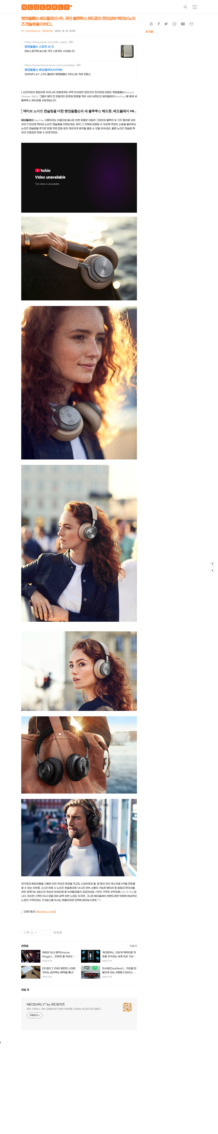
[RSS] (151, 24)
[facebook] (159, 24)
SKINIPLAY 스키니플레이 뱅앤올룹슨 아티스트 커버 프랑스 (58, 74)
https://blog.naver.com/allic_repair (46, 42)
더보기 (133, 945)
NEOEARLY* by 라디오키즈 (46, 1004)
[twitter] (166, 24)
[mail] (191, 24)
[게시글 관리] (36, 932)
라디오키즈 (47, 31)
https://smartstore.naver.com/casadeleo (50, 65)
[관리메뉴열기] (212, 563)
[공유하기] (32, 932)
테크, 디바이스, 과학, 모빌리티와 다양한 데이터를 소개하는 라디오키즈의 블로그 (64, 1009)
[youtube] (183, 24)
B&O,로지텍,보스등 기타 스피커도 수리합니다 (50, 51)
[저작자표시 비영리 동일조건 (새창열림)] (57, 932)
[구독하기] (212, 570)
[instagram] (174, 24)
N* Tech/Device (30, 31)
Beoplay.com (45, 911)
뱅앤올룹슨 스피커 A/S (39, 46)
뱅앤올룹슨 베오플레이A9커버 (43, 70)
